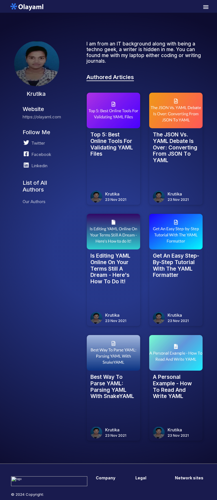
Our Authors (34, 201)
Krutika (112, 194)
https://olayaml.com (42, 116)
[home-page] (26, 6)
